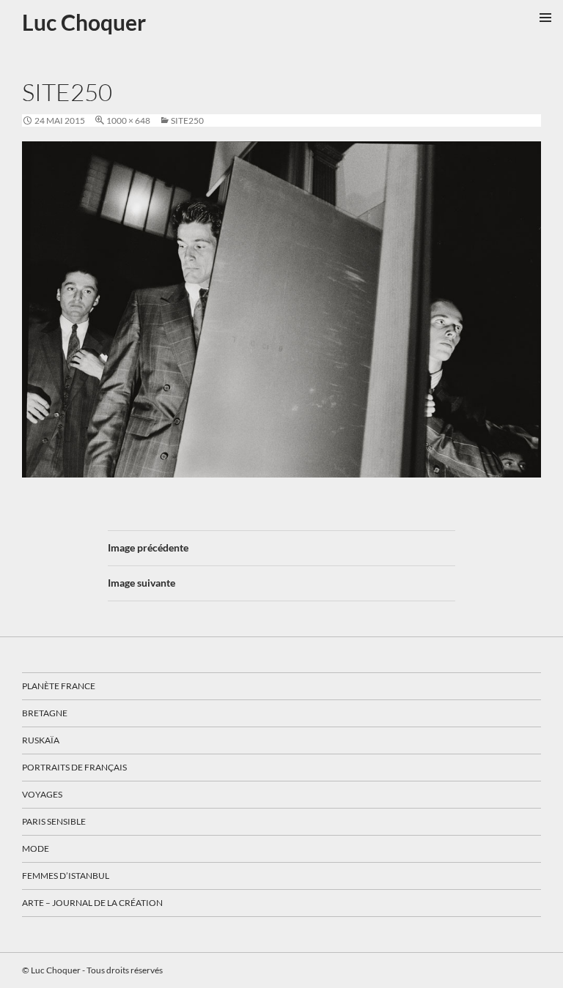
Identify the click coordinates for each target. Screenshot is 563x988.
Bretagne (44, 712)
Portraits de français (74, 767)
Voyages (42, 794)
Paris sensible (54, 821)
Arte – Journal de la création (92, 902)
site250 (187, 120)
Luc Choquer (84, 22)
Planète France (58, 685)
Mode (35, 848)
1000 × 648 (128, 120)
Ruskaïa (40, 740)
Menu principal (545, 17)
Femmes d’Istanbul (65, 875)
